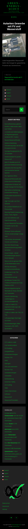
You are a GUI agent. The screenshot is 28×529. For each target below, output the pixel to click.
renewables (8, 376)
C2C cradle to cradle (10, 342)
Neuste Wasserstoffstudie (12, 140)
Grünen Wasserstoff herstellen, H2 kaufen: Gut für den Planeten (14, 225)
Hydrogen (7, 363)
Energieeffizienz (9, 351)
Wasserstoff (8, 397)
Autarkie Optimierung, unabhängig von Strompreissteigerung (11, 299)
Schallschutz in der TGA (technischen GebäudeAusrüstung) (11, 274)
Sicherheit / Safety (10, 382)
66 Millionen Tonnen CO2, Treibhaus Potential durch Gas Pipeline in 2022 (13, 282)
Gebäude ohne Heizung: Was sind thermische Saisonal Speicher (13, 170)
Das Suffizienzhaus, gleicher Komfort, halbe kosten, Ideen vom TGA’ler (13, 126)
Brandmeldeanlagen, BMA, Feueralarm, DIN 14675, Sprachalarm (12, 326)
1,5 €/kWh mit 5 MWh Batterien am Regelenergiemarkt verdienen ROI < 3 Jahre (14, 134)
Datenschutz (6, 503)
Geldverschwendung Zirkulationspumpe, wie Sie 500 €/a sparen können (14, 145)
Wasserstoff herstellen (11, 400)
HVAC (6, 360)
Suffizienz (7, 394)
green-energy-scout (14, 5)
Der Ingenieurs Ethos (11, 176)
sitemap (4, 509)
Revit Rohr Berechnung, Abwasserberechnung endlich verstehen (13, 247)
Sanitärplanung (9, 379)
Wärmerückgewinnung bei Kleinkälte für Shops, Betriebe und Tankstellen (13, 290)
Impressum (5, 506)
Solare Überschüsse (10, 391)
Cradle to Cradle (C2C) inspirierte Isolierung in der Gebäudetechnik (13, 307)
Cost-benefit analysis (11, 345)
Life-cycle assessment (11, 366)
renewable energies (10, 373)
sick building (8, 385)
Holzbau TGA (8, 357)
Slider (6, 388)
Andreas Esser (16, 526)
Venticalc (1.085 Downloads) (13, 448)
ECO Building (8, 348)
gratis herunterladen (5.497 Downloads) (11, 437)
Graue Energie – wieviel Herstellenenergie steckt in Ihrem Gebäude (12, 255)
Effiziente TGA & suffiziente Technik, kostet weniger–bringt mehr (14, 234)
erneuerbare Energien (11, 354)
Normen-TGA (9, 369)
